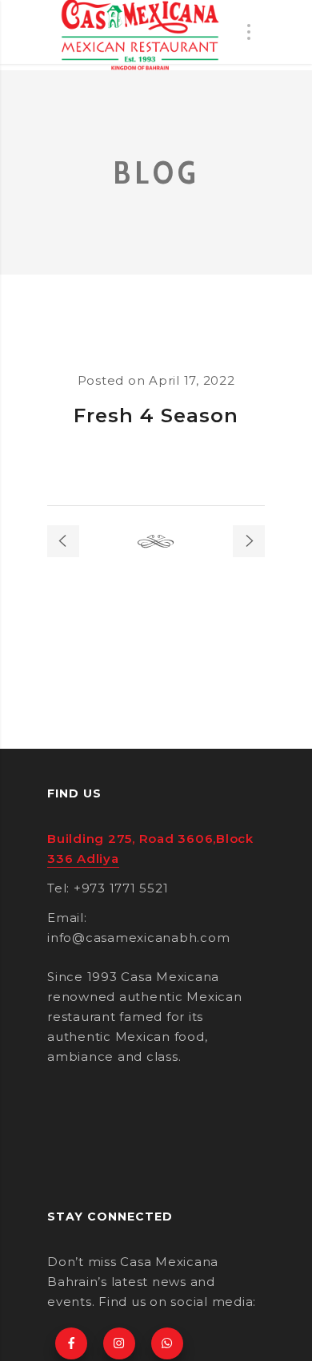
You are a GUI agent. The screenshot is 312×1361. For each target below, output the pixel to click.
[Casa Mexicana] (140, 35)
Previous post (63, 541)
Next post (249, 541)
